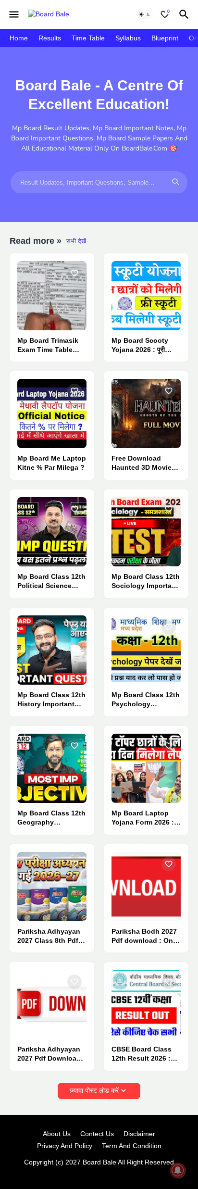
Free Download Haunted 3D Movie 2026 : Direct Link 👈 (145, 463)
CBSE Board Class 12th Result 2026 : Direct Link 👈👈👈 (142, 1054)
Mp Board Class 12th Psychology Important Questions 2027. (145, 700)
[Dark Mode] (144, 14)
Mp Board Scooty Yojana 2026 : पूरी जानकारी (139, 345)
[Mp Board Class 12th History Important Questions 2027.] (52, 650)
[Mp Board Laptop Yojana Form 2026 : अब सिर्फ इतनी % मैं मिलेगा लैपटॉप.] (146, 768)
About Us (57, 1134)
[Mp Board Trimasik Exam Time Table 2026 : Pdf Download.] (52, 295)
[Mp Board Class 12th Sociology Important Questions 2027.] (146, 531)
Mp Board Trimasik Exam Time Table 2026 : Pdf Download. (47, 345)
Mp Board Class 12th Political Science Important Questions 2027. (51, 581)
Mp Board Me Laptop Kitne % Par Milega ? (51, 462)
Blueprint (164, 38)
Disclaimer (139, 1134)
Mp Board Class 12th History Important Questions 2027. (51, 700)
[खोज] (185, 14)
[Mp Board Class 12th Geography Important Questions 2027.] (52, 768)
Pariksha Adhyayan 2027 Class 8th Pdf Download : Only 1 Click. (48, 936)
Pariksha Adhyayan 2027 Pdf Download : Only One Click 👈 (51, 1054)
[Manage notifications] (178, 1170)
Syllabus (128, 38)
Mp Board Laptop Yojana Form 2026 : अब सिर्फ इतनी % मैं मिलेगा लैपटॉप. (143, 818)
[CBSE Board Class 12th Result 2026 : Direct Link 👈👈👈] (146, 1004)
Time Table (88, 38)
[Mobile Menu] (14, 14)
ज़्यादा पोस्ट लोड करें (94, 1090)
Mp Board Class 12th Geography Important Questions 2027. (51, 818)
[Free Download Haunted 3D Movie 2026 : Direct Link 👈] (146, 413)
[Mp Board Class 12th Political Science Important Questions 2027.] (52, 531)
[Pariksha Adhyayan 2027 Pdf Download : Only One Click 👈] (52, 1004)
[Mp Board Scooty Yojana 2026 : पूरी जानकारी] (146, 295)
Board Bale (99, 1162)
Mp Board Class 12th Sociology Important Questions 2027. (145, 581)
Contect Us (97, 1134)
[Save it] (74, 273)
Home (19, 38)
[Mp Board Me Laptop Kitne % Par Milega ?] (52, 413)
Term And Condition (131, 1146)
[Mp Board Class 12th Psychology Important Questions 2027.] (146, 650)
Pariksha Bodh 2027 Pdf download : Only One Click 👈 (145, 936)
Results (49, 38)
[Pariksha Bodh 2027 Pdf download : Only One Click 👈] (146, 886)
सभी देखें (76, 241)
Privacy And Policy (64, 1146)
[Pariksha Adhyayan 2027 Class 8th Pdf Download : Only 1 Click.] (52, 886)
